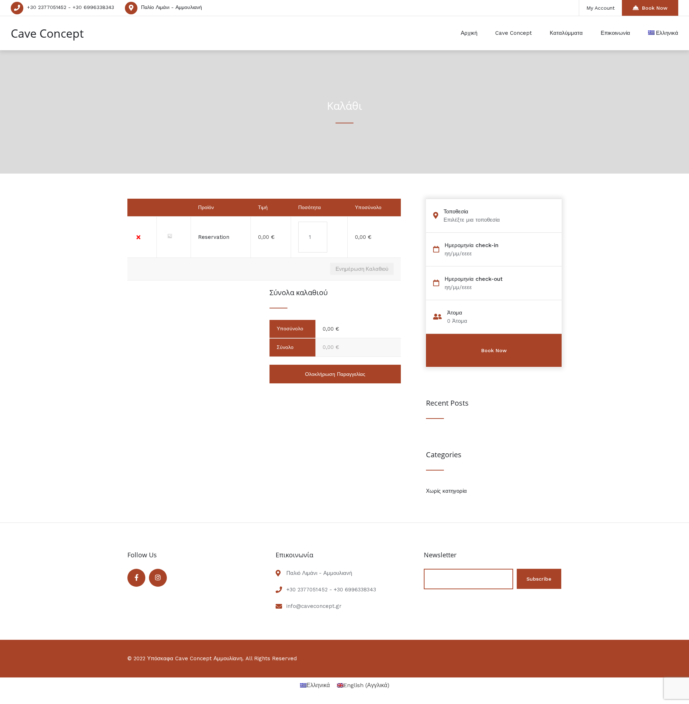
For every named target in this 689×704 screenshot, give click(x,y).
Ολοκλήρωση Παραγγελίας (335, 374)
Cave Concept (47, 33)
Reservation (213, 237)
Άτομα (454, 313)
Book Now (654, 8)
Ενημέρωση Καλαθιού (362, 269)
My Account (600, 8)
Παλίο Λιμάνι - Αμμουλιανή (171, 7)
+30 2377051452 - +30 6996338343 (70, 7)
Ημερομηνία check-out (474, 279)
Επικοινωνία (615, 33)
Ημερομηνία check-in (471, 245)
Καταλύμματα (566, 33)
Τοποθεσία (456, 211)
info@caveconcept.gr (314, 606)
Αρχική (469, 33)
